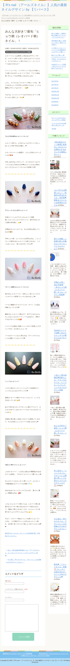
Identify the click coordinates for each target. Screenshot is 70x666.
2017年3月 (54, 81)
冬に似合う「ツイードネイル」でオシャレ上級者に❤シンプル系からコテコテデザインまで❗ (60, 478)
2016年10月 (55, 98)
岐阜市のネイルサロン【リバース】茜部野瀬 (17, 654)
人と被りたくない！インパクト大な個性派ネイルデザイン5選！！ (58, 50)
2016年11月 (55, 95)
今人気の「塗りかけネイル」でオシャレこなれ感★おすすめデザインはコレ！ (60, 524)
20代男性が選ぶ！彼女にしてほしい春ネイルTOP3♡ (58, 42)
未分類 (54, 128)
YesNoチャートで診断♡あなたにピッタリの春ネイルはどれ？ (58, 66)
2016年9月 (54, 101)
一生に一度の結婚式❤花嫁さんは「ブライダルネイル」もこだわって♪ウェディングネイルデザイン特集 (22, 552)
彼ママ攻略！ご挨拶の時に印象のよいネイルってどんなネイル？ (58, 35)
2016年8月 (54, 105)
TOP (28, 15)
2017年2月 (54, 84)
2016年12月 (55, 91)
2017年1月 (54, 88)
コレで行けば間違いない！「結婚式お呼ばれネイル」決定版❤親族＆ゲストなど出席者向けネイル (60, 197)
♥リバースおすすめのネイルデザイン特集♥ (18, 52)
